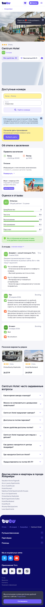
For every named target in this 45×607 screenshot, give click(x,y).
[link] (8, 188)
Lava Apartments (8, 509)
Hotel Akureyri (7, 488)
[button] (25, 3)
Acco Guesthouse (8, 486)
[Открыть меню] (41, 3)
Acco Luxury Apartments (11, 483)
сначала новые (16, 247)
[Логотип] (6, 3)
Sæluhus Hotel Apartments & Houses (15, 491)
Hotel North (6, 504)
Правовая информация (9, 585)
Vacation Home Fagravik (10, 481)
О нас (3, 578)
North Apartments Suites (10, 499)
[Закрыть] (41, 118)
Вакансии (5, 580)
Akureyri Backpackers (10, 506)
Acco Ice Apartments (9, 494)
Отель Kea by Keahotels (10, 496)
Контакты (5, 582)
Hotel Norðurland (8, 501)
